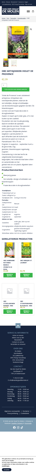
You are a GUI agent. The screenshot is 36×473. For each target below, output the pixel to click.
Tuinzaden (13, 18)
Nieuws (8, 2)
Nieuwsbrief (14, 2)
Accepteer (6, 469)
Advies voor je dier (18, 338)
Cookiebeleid (25, 413)
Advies (3, 2)
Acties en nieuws (18, 335)
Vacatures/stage (18, 362)
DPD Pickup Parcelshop (18, 4)
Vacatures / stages (23, 2)
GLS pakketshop (6, 4)
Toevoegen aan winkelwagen (15, 89)
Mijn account (28, 4)
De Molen (18, 351)
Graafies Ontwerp (17, 423)
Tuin (8, 18)
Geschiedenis (18, 353)
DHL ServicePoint (18, 360)
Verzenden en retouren (18, 344)
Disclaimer (26, 411)
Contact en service (18, 342)
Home (3, 18)
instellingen (5, 466)
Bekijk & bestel (9, 275)
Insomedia (28, 423)
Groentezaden (22, 18)
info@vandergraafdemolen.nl (18, 380)
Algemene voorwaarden (12, 411)
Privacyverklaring (12, 413)
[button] (31, 29)
